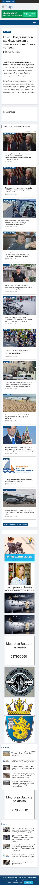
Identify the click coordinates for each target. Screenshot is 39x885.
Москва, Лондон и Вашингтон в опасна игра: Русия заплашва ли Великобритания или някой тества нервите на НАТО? (19, 156)
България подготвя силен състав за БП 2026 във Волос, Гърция (19, 480)
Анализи (7, 427)
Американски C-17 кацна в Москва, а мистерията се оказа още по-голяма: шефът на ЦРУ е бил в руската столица (19, 449)
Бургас (6, 265)
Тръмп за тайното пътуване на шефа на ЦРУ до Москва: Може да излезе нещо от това (18, 190)
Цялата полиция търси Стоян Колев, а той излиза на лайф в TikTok (23, 768)
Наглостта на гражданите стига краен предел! (23, 863)
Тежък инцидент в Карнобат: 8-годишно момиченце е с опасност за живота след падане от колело (18, 319)
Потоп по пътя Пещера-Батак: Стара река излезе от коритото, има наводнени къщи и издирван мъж (23, 784)
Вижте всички (31, 131)
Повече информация (15, 882)
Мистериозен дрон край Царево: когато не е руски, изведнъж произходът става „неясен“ (17, 222)
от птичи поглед (8, 1)
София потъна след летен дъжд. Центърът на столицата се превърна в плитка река (23, 775)
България (7, 32)
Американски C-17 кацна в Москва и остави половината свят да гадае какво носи (19, 512)
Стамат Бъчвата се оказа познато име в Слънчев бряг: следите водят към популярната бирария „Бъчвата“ (19, 254)
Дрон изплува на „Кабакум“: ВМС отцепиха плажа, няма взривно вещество (17, 416)
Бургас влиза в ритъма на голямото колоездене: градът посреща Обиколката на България (18, 352)
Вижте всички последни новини (15, 524)
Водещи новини (9, 133)
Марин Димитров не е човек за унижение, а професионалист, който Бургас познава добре (18, 287)
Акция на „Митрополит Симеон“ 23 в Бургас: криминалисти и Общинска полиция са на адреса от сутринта (18, 384)
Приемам (28, 882)
